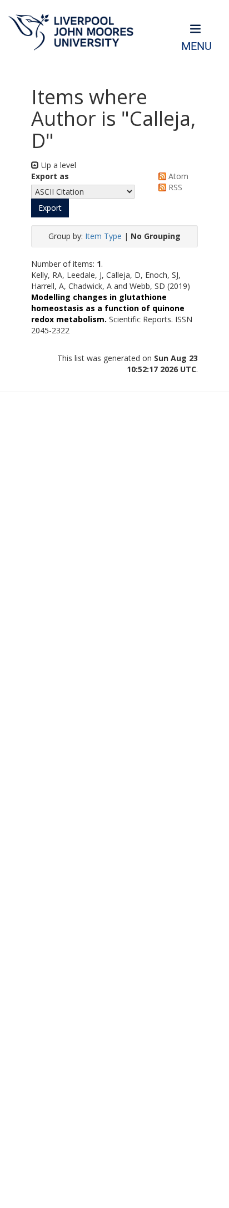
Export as (50, 176)
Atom (177, 176)
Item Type (103, 236)
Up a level (57, 165)
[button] (50, 208)
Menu (196, 46)
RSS (174, 187)
